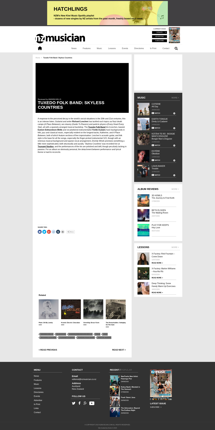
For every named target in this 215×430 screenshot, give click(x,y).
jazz (105, 334)
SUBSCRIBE (159, 40)
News (74, 48)
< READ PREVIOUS (48, 350)
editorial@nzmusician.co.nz (84, 379)
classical (61, 334)
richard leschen (48, 337)
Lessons (112, 48)
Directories (139, 48)
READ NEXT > (119, 350)
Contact (165, 48)
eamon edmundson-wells (80, 334)
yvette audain (104, 337)
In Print (153, 48)
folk (98, 334)
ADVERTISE (159, 36)
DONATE (160, 32)
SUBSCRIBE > (155, 407)
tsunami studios (67, 337)
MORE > (175, 98)
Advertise (38, 400)
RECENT (114, 370)
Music (99, 48)
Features (87, 48)
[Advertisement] (82, 262)
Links (36, 408)
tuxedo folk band (86, 337)
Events (125, 48)
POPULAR (126, 370)
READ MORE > (157, 263)
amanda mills (47, 334)
